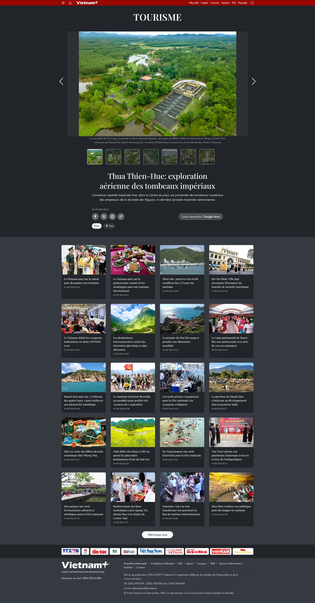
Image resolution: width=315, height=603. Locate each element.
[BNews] (115, 551)
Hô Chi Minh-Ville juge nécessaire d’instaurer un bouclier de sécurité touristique (230, 282)
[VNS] (151, 551)
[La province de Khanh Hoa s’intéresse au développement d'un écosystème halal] (231, 377)
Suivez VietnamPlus (192, 216)
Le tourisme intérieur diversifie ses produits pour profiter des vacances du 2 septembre (131, 400)
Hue (111, 225)
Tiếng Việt (194, 2)
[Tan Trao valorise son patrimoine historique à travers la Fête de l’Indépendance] (231, 432)
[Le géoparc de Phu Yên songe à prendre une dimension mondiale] (182, 318)
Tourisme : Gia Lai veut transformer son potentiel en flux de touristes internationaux (181, 510)
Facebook (95, 216)
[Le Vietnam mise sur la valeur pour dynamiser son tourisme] (84, 260)
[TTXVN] (71, 551)
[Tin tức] (99, 551)
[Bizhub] (129, 551)
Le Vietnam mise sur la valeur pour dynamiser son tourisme (81, 281)
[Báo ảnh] (220, 551)
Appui (190, 563)
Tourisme (157, 17)
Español (225, 2)
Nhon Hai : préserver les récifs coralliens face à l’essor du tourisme (180, 282)
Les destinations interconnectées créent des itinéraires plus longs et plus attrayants (130, 343)
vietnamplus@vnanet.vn (144, 588)
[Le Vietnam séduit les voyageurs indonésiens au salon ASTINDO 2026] (84, 318)
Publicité (128, 567)
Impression (112, 216)
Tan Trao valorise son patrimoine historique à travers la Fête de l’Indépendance (230, 455)
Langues (201, 563)
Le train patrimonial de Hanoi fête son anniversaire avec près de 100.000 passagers (230, 341)
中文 (234, 3)
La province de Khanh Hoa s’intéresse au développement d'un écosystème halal (229, 400)
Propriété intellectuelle (135, 563)
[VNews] (85, 551)
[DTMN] (197, 551)
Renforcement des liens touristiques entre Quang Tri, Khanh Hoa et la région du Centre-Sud (130, 512)
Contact (140, 567)
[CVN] (174, 551)
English (204, 2)
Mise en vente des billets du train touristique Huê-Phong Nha (83, 453)
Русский (242, 3)
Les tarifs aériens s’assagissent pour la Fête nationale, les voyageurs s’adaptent (180, 400)
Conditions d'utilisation (162, 563)
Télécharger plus (157, 534)
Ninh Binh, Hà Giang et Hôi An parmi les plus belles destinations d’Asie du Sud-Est (131, 455)
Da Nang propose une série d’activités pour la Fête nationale (181, 453)
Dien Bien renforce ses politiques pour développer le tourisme (231, 508)
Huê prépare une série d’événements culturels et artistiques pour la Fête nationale (83, 510)
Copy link (120, 216)
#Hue (97, 225)
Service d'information (230, 563)
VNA (212, 563)
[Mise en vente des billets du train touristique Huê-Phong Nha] (84, 432)
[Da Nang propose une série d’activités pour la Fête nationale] (182, 432)
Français (214, 2)
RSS (180, 563)
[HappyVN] (242, 551)
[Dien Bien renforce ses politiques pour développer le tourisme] (231, 487)
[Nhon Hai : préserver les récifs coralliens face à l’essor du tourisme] (182, 260)
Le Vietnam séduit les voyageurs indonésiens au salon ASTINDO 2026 (83, 341)
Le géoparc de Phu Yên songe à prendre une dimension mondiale (180, 341)
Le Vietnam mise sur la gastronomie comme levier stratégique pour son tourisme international (131, 284)
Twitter (103, 216)
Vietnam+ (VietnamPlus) (87, 2)
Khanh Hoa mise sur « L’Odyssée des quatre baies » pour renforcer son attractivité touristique (83, 400)
